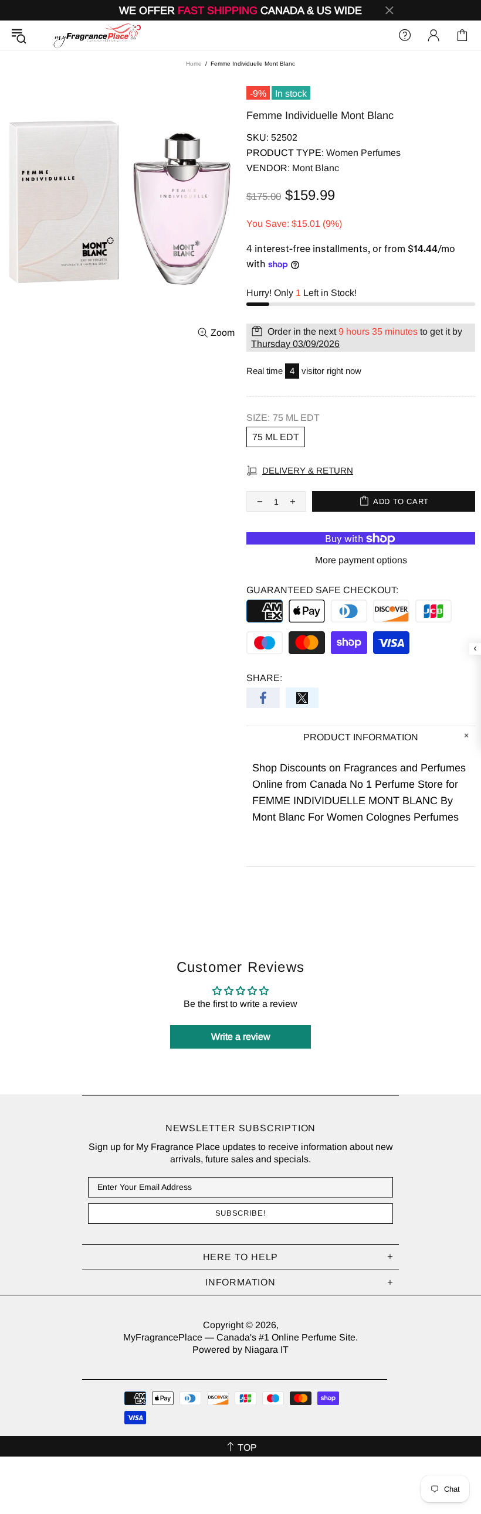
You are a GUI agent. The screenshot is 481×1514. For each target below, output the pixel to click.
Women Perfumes (363, 153)
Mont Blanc (315, 168)
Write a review (240, 1037)
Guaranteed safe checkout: (322, 590)
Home (194, 63)
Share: (264, 678)
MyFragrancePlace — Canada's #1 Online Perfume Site (97, 35)
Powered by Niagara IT (240, 1350)
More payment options (361, 560)
